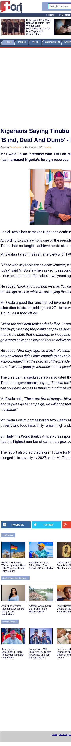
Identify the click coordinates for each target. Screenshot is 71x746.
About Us (63, 735)
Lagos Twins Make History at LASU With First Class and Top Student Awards (40, 653)
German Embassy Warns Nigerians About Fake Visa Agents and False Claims (13, 566)
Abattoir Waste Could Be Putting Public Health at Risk (40, 609)
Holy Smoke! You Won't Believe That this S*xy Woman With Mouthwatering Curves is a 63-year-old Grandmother (38, 27)
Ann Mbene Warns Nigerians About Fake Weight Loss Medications (12, 610)
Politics (22, 42)
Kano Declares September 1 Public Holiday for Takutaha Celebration (12, 653)
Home (51, 15)
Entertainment (52, 42)
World (36, 42)
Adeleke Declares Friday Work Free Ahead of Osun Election (41, 565)
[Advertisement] (35, 86)
